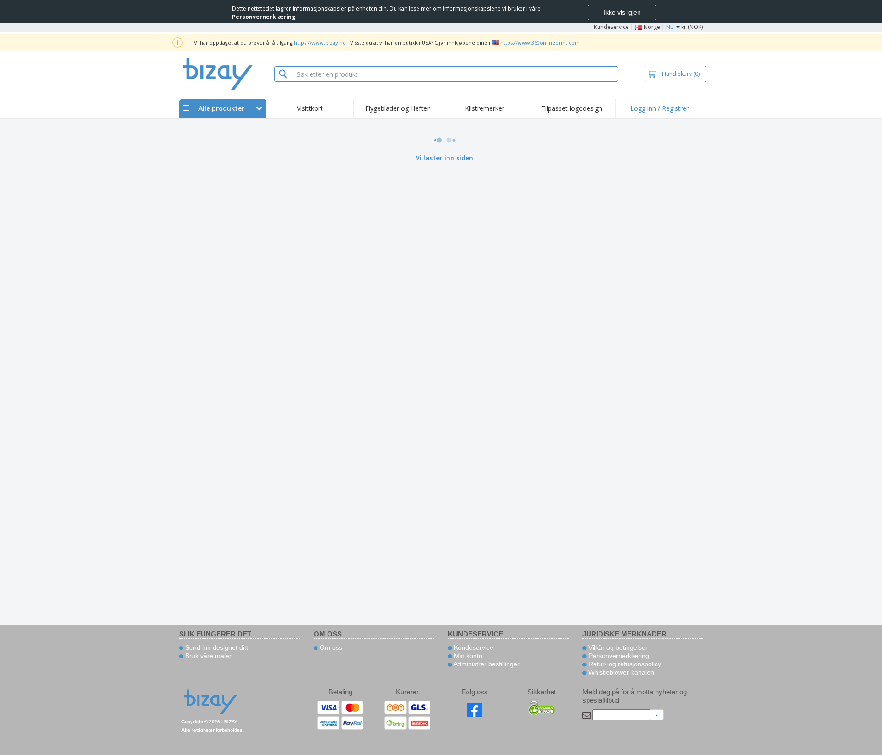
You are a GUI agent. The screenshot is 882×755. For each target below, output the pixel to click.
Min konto (467, 655)
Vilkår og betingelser (617, 647)
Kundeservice (611, 27)
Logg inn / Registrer (659, 108)
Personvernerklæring (618, 655)
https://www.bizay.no (320, 42)
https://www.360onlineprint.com (540, 42)
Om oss (330, 647)
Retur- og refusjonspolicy (624, 664)
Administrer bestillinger (486, 664)
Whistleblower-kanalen (620, 672)
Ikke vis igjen (622, 12)
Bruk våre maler (207, 655)
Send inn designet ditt (215, 647)
